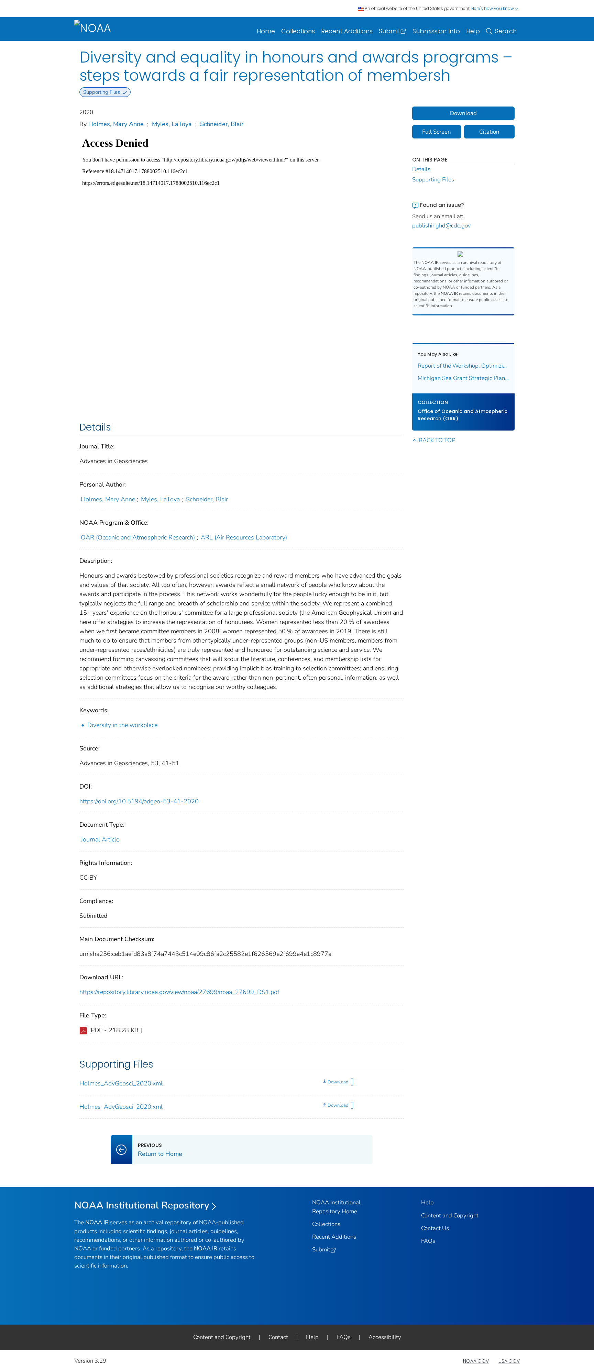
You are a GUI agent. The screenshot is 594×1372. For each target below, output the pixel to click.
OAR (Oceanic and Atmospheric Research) (138, 537)
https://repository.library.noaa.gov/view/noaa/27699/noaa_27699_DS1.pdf (179, 992)
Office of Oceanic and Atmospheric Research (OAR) (462, 415)
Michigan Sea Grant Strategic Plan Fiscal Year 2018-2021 (463, 378)
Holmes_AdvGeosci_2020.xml (121, 1083)
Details (421, 169)
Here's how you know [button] (493, 8)
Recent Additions (347, 31)
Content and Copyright (449, 1215)
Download (338, 1082)
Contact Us (435, 1228)
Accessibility (384, 1337)
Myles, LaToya (172, 124)
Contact (278, 1337)
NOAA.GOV (476, 1361)
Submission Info (436, 31)
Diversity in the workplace (122, 725)
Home (266, 31)
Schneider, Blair (221, 124)
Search (506, 31)
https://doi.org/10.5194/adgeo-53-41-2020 (139, 801)
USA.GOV (509, 1361)
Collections (298, 31)
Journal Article (100, 839)
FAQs (428, 1241)
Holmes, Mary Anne (116, 124)
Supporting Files (433, 179)
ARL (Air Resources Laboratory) (244, 537)
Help (473, 31)
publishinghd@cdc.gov (441, 226)
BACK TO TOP (437, 440)
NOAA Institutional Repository (141, 1205)
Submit (389, 31)
